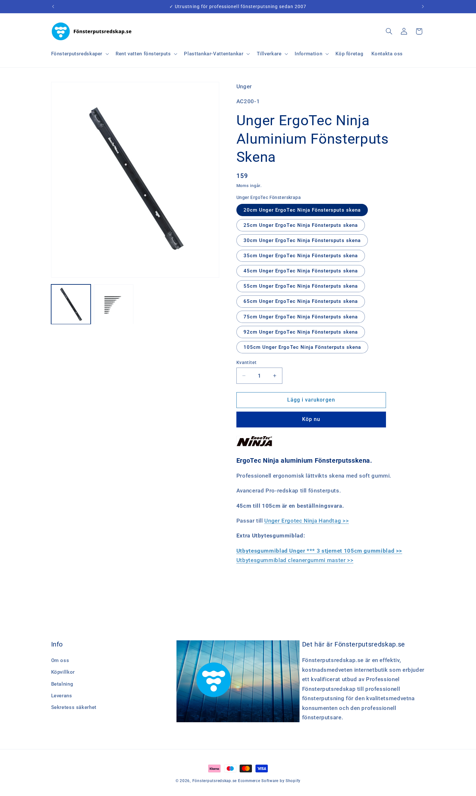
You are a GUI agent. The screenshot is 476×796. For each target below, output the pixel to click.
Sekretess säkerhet (73, 707)
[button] (79, 54)
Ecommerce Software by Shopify (269, 781)
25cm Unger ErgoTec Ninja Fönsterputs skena (301, 225)
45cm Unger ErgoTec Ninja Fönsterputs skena (301, 271)
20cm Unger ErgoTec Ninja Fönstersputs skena (302, 210)
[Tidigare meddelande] (53, 6)
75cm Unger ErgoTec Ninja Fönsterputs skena (301, 316)
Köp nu (311, 419)
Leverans (61, 696)
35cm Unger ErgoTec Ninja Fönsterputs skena (301, 256)
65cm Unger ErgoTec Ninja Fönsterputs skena (301, 301)
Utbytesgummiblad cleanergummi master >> (295, 560)
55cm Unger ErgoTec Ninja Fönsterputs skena (301, 286)
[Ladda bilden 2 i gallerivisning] (113, 304)
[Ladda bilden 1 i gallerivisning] (71, 304)
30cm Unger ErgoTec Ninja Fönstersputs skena (302, 240)
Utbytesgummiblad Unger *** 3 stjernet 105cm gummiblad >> (319, 550)
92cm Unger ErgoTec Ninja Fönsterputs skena (301, 332)
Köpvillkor (63, 672)
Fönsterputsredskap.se (215, 781)
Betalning (62, 684)
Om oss (60, 660)
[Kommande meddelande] (423, 6)
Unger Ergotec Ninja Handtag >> (306, 520)
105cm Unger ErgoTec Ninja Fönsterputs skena (302, 347)
